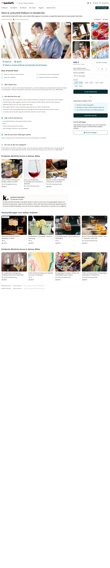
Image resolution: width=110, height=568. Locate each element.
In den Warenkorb (90, 92)
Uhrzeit (75, 80)
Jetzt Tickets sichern (79, 68)
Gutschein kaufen (90, 115)
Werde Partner (51, 8)
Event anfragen (102, 8)
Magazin (41, 8)
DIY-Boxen (23, 8)
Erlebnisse (4, 8)
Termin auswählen (79, 73)
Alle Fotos (67, 24)
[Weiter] (66, 169)
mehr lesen (59, 89)
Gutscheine (13, 8)
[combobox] (50, 3)
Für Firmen (32, 8)
